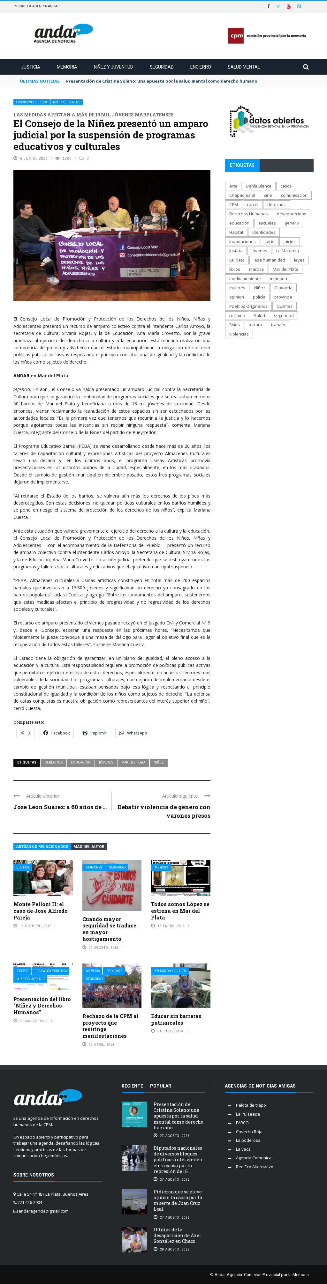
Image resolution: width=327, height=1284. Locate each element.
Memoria (67, 67)
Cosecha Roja (249, 1131)
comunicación (294, 195)
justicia (236, 251)
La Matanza (287, 251)
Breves (22, 971)
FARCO (242, 1122)
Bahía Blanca (258, 186)
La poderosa (248, 1140)
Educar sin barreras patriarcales (176, 1019)
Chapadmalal (242, 195)
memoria (278, 278)
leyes (299, 260)
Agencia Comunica (253, 1158)
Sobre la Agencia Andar (37, 6)
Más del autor (88, 847)
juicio (270, 241)
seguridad (284, 315)
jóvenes (106, 762)
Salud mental (244, 67)
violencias (239, 334)
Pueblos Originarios (248, 306)
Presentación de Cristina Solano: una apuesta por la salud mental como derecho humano (178, 1116)
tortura (255, 325)
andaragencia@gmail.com (44, 1211)
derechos (53, 762)
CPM (233, 204)
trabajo (278, 325)
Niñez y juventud (113, 67)
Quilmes (285, 306)
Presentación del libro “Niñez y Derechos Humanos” (42, 1006)
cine (268, 195)
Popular (160, 1085)
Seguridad (162, 67)
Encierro (200, 67)
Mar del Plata (133, 762)
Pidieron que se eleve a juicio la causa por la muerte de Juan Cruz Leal (178, 1200)
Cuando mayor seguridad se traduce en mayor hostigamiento (109, 929)
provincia (283, 297)
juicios (290, 241)
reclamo (237, 315)
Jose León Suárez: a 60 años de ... (60, 807)
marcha (256, 269)
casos (286, 186)
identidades (264, 232)
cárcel (252, 204)
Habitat (236, 232)
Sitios (234, 325)
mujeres (237, 288)
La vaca (243, 1149)
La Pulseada (248, 1114)
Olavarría (283, 288)
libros (234, 269)
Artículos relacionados (42, 847)
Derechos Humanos (248, 214)
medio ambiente (245, 278)
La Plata (237, 260)
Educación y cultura (31, 102)
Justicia (30, 67)
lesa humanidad (269, 260)
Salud (259, 315)
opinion (236, 297)
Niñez (159, 762)
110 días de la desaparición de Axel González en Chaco (177, 1235)
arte (233, 186)
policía (259, 297)
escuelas (267, 223)
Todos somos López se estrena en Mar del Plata (180, 911)
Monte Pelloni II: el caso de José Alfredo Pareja (40, 911)
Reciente (132, 1085)
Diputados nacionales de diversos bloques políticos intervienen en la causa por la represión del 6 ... (178, 1159)
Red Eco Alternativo (254, 1167)
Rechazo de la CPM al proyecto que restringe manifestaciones (110, 1026)
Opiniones (94, 867)
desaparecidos (291, 214)
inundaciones (242, 241)
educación (81, 762)
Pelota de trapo (251, 1105)
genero (292, 223)
